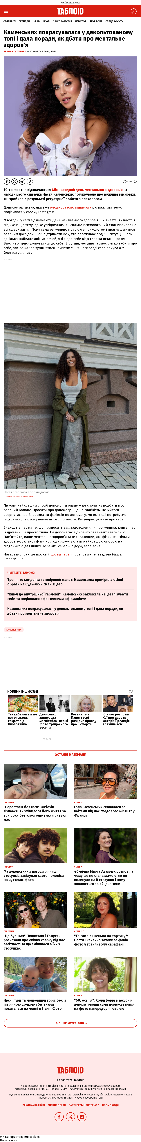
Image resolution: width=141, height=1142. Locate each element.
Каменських (13, 629)
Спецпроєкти (114, 21)
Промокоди (110, 1105)
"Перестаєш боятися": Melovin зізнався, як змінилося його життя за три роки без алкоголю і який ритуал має (35, 813)
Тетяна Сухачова (15, 51)
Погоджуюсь (8, 1140)
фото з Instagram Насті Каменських (18, 496)
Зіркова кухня (62, 21)
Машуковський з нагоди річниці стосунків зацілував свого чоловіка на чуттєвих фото (34, 875)
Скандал (24, 21)
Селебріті (9, 21)
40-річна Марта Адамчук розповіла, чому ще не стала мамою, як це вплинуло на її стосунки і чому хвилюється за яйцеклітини (104, 877)
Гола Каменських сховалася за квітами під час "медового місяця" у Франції (104, 811)
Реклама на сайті (33, 1105)
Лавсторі (81, 21)
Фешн (36, 21)
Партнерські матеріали (84, 1105)
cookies (34, 1137)
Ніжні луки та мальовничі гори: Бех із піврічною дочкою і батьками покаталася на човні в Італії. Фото (35, 1004)
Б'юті (46, 21)
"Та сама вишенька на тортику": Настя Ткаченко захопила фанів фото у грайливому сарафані (101, 940)
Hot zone (96, 21)
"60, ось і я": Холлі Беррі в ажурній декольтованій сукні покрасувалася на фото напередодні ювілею (104, 1004)
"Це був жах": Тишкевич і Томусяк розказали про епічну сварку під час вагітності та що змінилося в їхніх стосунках (34, 942)
